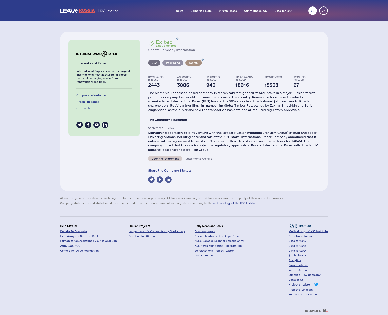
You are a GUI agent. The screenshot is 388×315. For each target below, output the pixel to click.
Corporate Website (91, 95)
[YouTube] (96, 125)
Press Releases (87, 101)
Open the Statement (165, 158)
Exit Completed (166, 43)
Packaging (173, 62)
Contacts (83, 108)
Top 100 (193, 62)
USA (154, 62)
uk (324, 10)
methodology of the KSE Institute (235, 203)
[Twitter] (79, 125)
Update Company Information (171, 50)
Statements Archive (198, 158)
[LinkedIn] (105, 125)
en (312, 10)
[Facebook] (88, 125)
